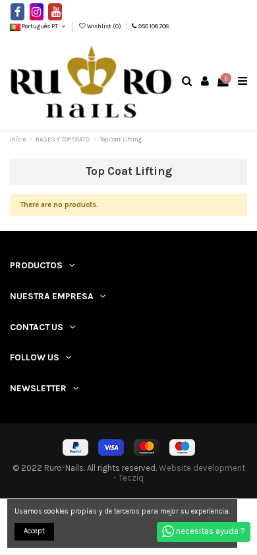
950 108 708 (153, 26)
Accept (34, 531)
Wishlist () (104, 26)
